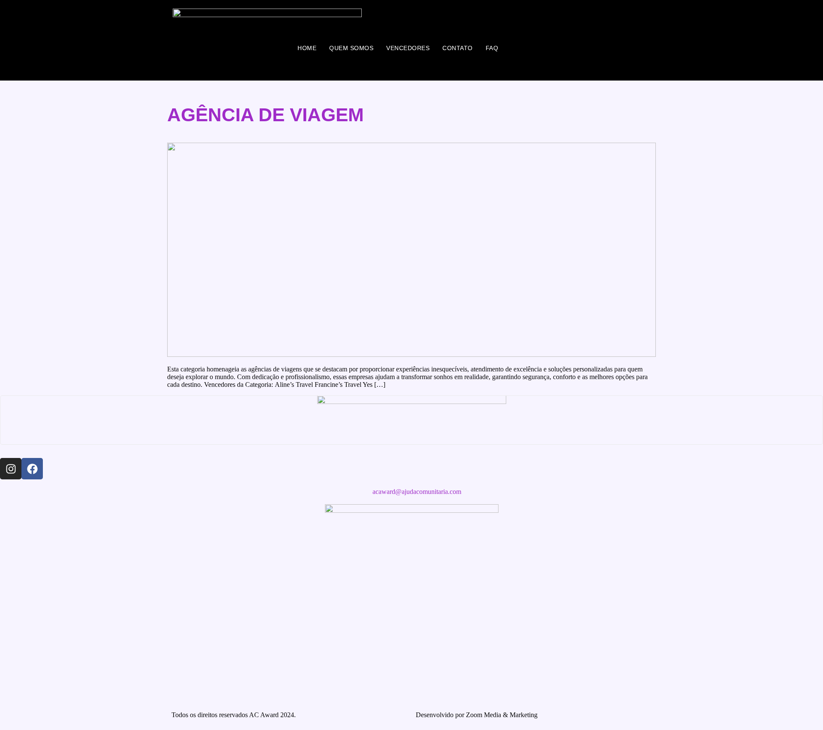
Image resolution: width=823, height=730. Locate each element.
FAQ (492, 48)
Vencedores (408, 48)
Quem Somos (351, 48)
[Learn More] (411, 420)
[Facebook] (32, 468)
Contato (457, 48)
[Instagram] (10, 468)
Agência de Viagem (265, 114)
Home (306, 48)
